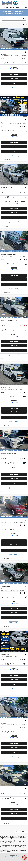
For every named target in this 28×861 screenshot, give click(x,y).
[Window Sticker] (26, 396)
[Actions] (25, 52)
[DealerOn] (13, 855)
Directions (12, 7)
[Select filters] (23, 24)
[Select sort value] (26, 24)
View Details (14, 78)
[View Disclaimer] (14, 62)
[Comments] (26, 63)
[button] (4, 7)
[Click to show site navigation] (26, 7)
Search (22, 18)
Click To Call (14, 74)
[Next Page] (19, 832)
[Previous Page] (16, 832)
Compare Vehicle (7, 91)
